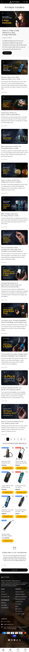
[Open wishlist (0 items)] (25, 649)
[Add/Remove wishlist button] (13, 448)
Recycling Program (20, 599)
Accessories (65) (5, 596)
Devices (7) (4, 594)
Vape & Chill (18, 601)
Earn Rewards (19, 611)
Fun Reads (18, 604)
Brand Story (18, 609)
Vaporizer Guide (19, 591)
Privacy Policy (15, 643)
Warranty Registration (21, 596)
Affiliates (3, 602)
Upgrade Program (20, 594)
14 (21, 439)
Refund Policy (22, 643)
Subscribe (14, 570)
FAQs (16, 606)
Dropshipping (4, 607)
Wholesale (4, 605)
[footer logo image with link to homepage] (5, 578)
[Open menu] (2, 1)
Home (3, 591)
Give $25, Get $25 (19, 613)
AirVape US (11, 646)
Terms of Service (7, 643)
